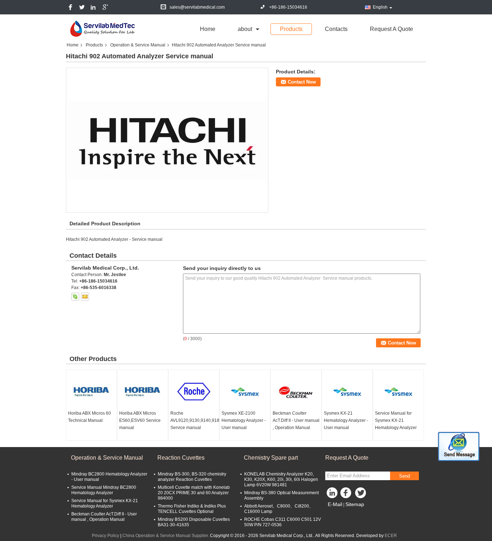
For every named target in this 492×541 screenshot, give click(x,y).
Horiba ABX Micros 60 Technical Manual (89, 417)
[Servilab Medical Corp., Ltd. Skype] (75, 297)
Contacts (336, 29)
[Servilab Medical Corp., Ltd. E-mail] (85, 297)
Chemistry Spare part (271, 458)
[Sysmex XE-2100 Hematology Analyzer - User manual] (245, 392)
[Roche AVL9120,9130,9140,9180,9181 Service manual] (194, 392)
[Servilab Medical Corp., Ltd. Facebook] (347, 494)
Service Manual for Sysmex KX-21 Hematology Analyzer (396, 420)
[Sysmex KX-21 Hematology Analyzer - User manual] (347, 392)
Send (404, 476)
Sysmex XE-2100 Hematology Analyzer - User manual (244, 420)
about (245, 29)
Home (207, 29)
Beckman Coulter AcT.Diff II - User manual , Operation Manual (296, 420)
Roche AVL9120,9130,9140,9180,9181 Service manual (194, 420)
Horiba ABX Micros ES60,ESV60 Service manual (140, 420)
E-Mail (335, 504)
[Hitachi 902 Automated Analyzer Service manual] (167, 140)
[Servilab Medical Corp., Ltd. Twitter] (361, 494)
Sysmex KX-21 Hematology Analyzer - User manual (346, 420)
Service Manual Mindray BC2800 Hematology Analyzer (103, 490)
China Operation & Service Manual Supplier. (166, 535)
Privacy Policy (105, 535)
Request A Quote (391, 29)
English (380, 7)
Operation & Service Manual (137, 45)
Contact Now (302, 82)
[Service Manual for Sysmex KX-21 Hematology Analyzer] (398, 392)
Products (291, 29)
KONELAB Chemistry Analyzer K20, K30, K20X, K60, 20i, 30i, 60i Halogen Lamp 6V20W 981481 (281, 479)
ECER (391, 535)
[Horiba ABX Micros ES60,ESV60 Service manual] (142, 392)
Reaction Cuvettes (181, 458)
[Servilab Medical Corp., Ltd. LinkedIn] (332, 494)
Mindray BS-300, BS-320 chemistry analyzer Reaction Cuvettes (192, 477)
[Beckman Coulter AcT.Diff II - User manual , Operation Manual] (296, 392)
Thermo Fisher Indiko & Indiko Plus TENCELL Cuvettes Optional (192, 509)
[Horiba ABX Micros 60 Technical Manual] (91, 392)
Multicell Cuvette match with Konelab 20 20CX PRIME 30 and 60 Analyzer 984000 (194, 493)
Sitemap (354, 504)
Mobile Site (341, 513)
